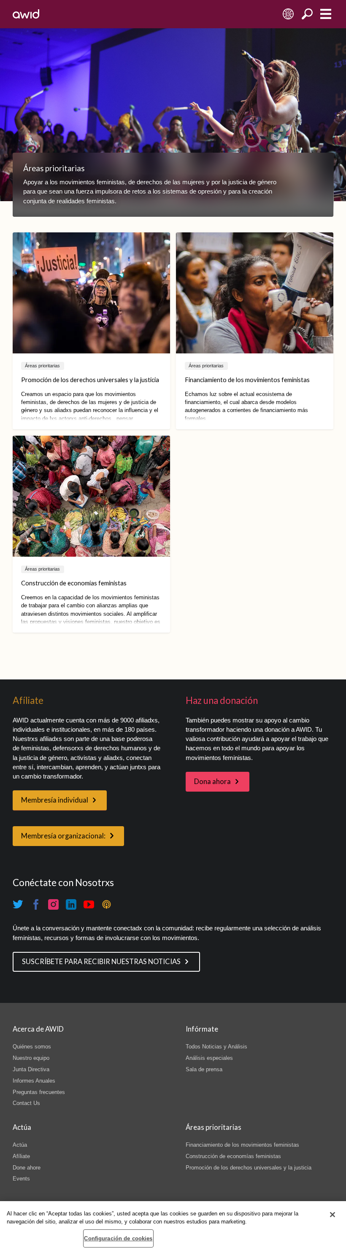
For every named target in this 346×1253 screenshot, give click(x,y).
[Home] (26, 14)
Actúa (20, 1145)
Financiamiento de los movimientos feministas (242, 1145)
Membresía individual (54, 800)
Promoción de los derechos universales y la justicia (248, 1167)
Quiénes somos (32, 1046)
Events (21, 1178)
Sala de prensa (204, 1069)
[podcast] (106, 904)
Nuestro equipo (31, 1058)
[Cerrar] (332, 1214)
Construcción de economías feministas (233, 1156)
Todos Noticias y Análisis (216, 1046)
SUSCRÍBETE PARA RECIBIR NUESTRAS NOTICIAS (101, 961)
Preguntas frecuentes (39, 1092)
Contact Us (26, 1103)
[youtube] (89, 904)
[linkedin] (71, 904)
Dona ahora (212, 781)
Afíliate (21, 1156)
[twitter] (18, 904)
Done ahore (27, 1167)
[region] (173, 1227)
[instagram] (53, 904)
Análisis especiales (209, 1058)
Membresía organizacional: (63, 836)
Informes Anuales (34, 1081)
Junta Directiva (31, 1069)
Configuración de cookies (118, 1238)
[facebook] (35, 904)
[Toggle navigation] (325, 14)
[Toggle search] (307, 14)
